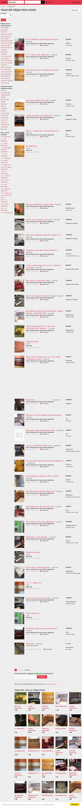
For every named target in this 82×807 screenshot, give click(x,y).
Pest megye (4, 69)
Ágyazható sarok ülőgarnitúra (33, 796)
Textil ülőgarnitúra (47, 795)
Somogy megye (5, 72)
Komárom (68, 254)
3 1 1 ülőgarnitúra (6, 158)
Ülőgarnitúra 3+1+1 (34, 773)
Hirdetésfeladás (75, 2)
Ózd (2, 102)
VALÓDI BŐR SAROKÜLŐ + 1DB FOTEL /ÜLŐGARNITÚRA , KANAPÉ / (41, 327)
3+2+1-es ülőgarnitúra (18, 774)
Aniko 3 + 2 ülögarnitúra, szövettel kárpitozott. (42, 131)
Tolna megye (4, 78)
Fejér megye (4, 45)
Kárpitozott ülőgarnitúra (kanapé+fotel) (39, 204)
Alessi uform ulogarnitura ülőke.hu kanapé (41, 296)
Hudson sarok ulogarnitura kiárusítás (39, 219)
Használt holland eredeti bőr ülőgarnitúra (40, 491)
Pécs (2, 90)
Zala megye (4, 83)
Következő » (28, 670)
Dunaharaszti (69, 647)
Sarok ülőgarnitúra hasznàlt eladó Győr (40, 506)
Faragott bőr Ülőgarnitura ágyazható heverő (41, 628)
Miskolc (3, 129)
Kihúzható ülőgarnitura (73, 752)
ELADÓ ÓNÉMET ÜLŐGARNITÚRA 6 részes (42, 39)
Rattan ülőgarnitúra (32, 613)
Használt (4, 2)
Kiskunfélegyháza (71, 602)
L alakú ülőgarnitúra (59, 752)
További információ (48, 804)
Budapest (68, 403)
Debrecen (68, 104)
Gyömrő (3, 122)
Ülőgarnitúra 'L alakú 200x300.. (37, 537)
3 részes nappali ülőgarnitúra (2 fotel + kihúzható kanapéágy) (43, 266)
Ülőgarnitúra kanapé (33, 552)
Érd (67, 434)
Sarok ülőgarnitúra (61, 706)
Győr (67, 510)
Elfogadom (75, 804)
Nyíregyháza (69, 571)
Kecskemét (69, 360)
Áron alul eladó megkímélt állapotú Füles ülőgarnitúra (45, 461)
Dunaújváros (4, 92)
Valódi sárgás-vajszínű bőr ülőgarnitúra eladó (42, 70)
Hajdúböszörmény (71, 525)
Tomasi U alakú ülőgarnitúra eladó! (38, 598)
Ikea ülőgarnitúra (60, 728)
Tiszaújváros (69, 449)
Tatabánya (69, 74)
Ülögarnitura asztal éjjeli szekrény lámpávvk (41, 250)
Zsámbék (3, 127)
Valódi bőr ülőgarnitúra (45, 707)
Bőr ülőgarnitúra (31, 146)
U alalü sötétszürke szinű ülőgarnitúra (39, 115)
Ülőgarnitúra (30, 643)
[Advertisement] (27, 23)
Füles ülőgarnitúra (47, 751)
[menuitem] (75, 9)
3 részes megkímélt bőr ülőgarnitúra (39, 445)
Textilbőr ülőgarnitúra (73, 707)
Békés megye (5, 36)
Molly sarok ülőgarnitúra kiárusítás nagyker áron (43, 235)
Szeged (68, 480)
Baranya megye (5, 34)
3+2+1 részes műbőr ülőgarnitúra (38, 54)
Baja (67, 134)
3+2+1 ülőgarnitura (6, 193)
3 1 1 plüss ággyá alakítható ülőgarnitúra (6, 149)
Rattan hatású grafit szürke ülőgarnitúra (40, 522)
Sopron (68, 541)
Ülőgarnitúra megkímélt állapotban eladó (40, 430)
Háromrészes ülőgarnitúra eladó (37, 100)
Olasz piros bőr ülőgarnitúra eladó (38, 280)
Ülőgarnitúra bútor (32, 341)
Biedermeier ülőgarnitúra (73, 774)
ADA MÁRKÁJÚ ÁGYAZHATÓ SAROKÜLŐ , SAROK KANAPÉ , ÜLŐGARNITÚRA (44, 312)
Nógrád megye (5, 67)
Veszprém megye (6, 80)
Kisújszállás (4, 124)
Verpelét (3, 120)
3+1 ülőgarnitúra (19, 728)
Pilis (67, 419)
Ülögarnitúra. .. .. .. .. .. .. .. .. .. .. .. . (39, 400)
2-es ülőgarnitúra (19, 751)
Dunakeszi (4, 99)
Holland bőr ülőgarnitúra (45, 729)
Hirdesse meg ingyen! (50, 684)
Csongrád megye (6, 43)
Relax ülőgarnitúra (61, 795)
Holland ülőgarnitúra (73, 796)
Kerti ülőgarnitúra (60, 773)
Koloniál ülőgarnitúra (73, 729)
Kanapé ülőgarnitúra (32, 729)
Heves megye (5, 56)
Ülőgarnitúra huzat (33, 751)
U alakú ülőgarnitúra (32, 707)
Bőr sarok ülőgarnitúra (18, 707)
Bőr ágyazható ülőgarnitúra (18, 796)
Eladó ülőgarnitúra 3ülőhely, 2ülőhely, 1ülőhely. (42, 476)
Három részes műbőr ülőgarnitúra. (38, 567)
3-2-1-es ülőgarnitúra (7, 213)
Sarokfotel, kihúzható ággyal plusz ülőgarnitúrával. (44, 415)
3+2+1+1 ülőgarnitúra (33, 583)
